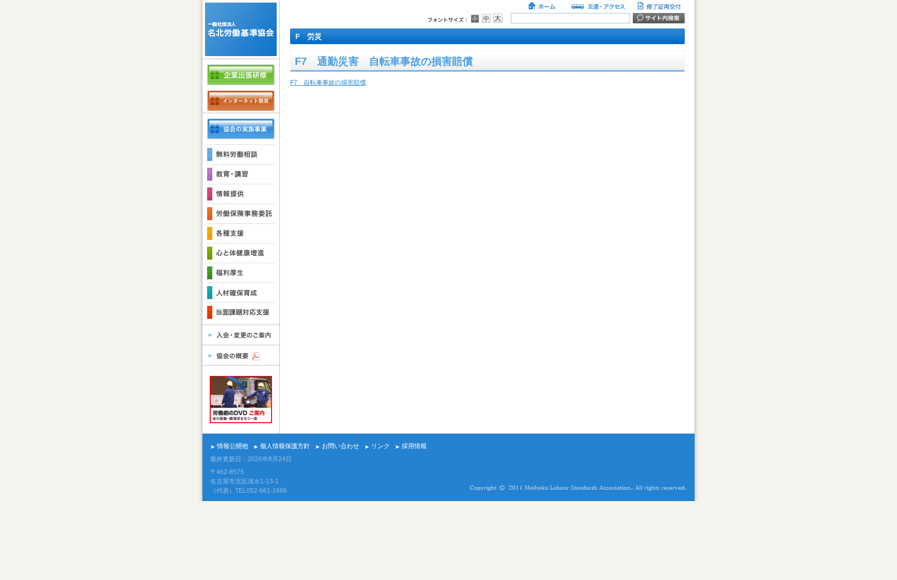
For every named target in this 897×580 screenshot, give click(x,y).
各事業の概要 (241, 128)
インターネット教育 (241, 100)
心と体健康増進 (241, 253)
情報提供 (241, 194)
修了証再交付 (660, 7)
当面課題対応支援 (241, 312)
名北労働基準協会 (241, 29)
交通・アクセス (597, 7)
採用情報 (414, 446)
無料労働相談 (241, 154)
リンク (380, 446)
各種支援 (241, 233)
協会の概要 (241, 355)
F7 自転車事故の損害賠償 (328, 82)
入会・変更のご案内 (241, 335)
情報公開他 (232, 446)
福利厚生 (241, 272)
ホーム (542, 7)
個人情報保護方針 (285, 446)
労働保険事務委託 (241, 213)
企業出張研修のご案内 (241, 74)
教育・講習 (241, 174)
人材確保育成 (241, 292)
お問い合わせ (340, 446)
